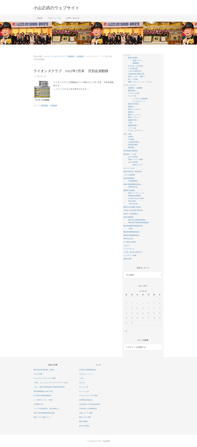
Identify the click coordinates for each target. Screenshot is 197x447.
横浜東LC (131, 112)
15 (160, 308)
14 (154, 308)
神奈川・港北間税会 (131, 214)
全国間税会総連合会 (85, 400)
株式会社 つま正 (130, 154)
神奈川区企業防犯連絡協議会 (138, 222)
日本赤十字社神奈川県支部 (133, 210)
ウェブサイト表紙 (130, 255)
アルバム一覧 (83, 387)
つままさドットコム (85, 374)
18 (137, 313)
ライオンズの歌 (133, 93)
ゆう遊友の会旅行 (130, 242)
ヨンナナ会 (132, 96)
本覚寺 (130, 137)
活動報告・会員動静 (49, 105)
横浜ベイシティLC (134, 115)
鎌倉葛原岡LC (133, 125)
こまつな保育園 (129, 175)
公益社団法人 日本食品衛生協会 (89, 404)
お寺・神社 (128, 134)
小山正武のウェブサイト (56, 7)
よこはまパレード (139, 101)
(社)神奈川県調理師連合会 (87, 370)
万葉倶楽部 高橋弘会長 (136, 74)
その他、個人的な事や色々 (133, 252)
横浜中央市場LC (134, 104)
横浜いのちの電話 (85, 417)
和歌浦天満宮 (133, 145)
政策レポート (137, 60)
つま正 (81, 378)
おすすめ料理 (133, 162)
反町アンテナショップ (136, 193)
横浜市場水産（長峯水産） (133, 171)
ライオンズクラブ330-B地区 (88, 395)
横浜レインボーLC (134, 109)
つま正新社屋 (133, 68)
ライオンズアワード (135, 131)
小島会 (130, 228)
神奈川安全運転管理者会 (137, 220)
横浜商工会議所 (129, 190)
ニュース (127, 55)
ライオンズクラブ (130, 85)
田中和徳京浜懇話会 (131, 151)
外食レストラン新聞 (135, 159)
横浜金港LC (132, 90)
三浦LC (130, 123)
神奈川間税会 (83, 421)
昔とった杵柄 (133, 79)
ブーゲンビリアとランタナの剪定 (45, 378)
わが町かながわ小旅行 (136, 198)
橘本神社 (131, 147)
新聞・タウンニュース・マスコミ (140, 82)
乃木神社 (131, 139)
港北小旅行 (132, 201)
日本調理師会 (133, 181)
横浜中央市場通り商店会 (132, 207)
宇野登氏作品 (133, 187)
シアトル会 (132, 128)
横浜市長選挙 (133, 58)
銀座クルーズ (137, 165)
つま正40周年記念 (134, 71)
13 (148, 308)
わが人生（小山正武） (136, 66)
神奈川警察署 (128, 217)
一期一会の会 (133, 204)
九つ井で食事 (38, 374)
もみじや (127, 245)
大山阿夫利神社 (133, 142)
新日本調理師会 (129, 178)
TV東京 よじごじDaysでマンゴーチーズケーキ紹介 (51, 382)
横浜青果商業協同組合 (132, 232)
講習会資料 (128, 259)
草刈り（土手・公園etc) (136, 76)
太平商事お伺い (39, 404)
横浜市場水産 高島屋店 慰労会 (44, 370)
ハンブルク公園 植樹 (140, 99)
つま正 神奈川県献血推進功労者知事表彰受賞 (49, 387)
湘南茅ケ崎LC (133, 120)
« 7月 (125, 331)
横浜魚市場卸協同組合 (132, 235)
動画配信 (136, 63)
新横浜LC (131, 107)
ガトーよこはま (129, 168)
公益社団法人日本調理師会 (88, 408)
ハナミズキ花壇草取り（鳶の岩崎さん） (47, 408)
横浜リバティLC (134, 117)
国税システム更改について (42, 417)
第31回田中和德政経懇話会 (42, 395)
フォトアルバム (129, 249)
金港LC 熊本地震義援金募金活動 (44, 413)
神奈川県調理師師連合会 (132, 184)
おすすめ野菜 (133, 157)
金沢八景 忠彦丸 (84, 426)
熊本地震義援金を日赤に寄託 (43, 391)
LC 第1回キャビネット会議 (43, 400)
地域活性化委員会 (134, 196)
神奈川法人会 (128, 238)
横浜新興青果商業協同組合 (133, 226)
